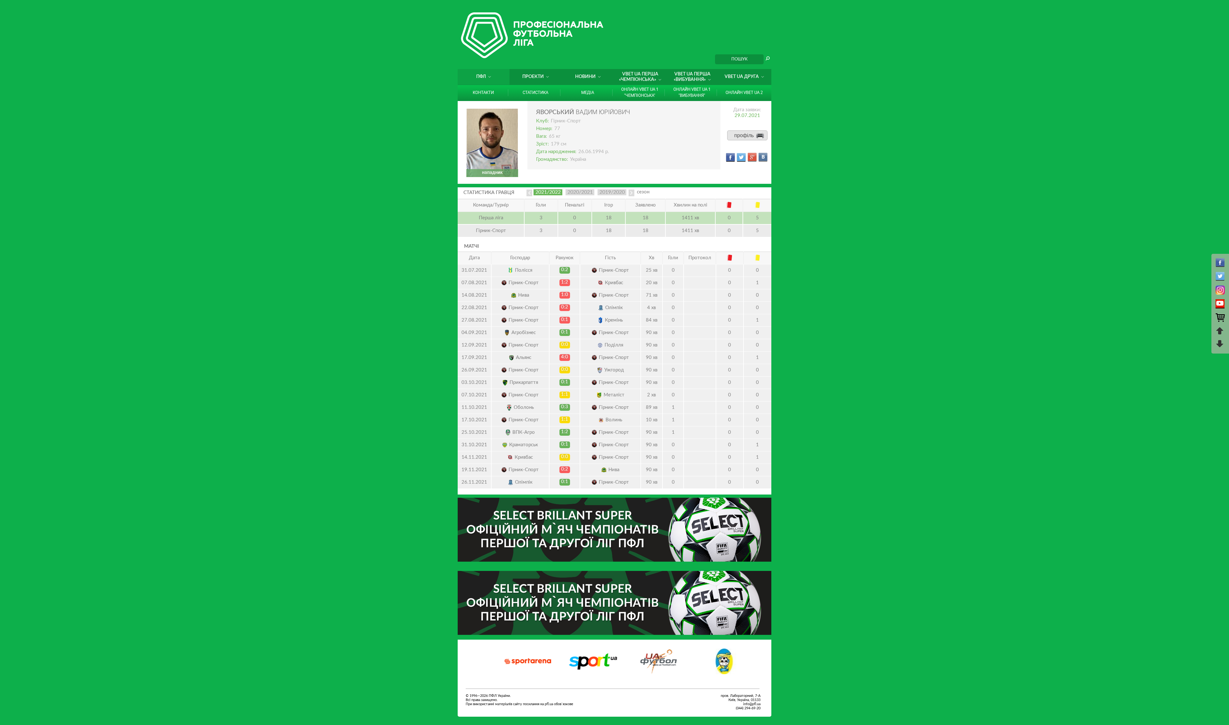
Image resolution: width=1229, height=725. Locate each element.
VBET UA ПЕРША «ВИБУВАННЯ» (692, 77)
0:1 (564, 319)
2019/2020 (612, 192)
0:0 (564, 344)
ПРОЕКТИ (533, 76)
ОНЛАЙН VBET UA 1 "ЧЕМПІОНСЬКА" (639, 92)
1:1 (564, 394)
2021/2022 (548, 192)
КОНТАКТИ (483, 92)
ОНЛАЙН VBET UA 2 (744, 92)
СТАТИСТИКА (535, 92)
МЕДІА (587, 92)
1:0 (564, 294)
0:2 (564, 269)
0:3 (564, 406)
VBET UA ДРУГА (742, 76)
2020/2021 (580, 192)
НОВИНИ (585, 76)
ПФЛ (481, 76)
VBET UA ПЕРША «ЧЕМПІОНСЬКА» (638, 77)
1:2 (564, 282)
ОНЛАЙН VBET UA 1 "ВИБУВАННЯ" (692, 92)
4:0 (564, 357)
